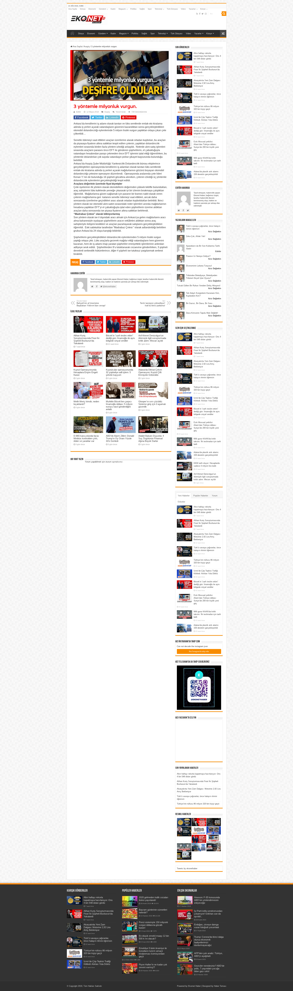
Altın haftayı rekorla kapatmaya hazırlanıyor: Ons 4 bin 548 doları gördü (207, 56)
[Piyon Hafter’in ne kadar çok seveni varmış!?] (129, 968)
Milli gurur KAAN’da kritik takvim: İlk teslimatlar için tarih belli (207, 161)
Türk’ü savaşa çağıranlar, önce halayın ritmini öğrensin (98, 939)
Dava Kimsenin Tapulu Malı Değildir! (202, 313)
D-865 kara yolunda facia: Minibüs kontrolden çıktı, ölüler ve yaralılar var (86, 438)
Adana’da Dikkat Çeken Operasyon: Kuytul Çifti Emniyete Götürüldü (150, 372)
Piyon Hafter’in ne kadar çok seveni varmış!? (153, 966)
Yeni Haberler (184, 496)
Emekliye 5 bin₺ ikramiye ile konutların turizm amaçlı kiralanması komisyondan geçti (153, 952)
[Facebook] (200, 14)
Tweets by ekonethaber (187, 868)
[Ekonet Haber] (88, 18)
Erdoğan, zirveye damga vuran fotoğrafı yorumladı (206, 926)
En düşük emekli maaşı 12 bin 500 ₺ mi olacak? (154, 937)
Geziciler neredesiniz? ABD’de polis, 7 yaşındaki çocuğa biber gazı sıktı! (209, 968)
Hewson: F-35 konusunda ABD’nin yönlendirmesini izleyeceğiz (207, 900)
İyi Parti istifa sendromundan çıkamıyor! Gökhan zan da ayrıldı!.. (208, 914)
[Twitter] (202, 14)
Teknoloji (158, 9)
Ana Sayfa (72, 9)
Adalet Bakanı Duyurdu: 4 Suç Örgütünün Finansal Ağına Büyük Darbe (151, 438)
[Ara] (224, 13)
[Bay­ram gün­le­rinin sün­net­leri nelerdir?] (129, 913)
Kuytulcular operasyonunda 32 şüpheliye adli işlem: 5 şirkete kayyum (119, 372)
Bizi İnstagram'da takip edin (199, 651)
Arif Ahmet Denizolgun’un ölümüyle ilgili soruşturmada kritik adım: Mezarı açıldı (152, 338)
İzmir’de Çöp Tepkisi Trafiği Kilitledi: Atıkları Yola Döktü (97, 962)
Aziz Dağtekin (214, 231)
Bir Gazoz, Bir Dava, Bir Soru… (200, 303)
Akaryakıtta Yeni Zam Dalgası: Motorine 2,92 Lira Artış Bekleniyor (207, 83)
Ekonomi (92, 9)
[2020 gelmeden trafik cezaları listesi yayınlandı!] (129, 901)
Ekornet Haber (194, 986)
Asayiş (87, 46)
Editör (78, 112)
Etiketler (181, 502)
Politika (133, 9)
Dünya (82, 9)
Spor (150, 9)
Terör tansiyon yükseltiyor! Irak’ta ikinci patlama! (152, 303)
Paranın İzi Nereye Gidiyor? (198, 256)
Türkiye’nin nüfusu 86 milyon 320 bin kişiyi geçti (198, 804)
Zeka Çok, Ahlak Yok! (195, 236)
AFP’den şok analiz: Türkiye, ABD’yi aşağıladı (208, 954)
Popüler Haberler (200, 496)
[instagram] (205, 14)
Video (183, 9)
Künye (203, 9)
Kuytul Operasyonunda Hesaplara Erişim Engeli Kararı (86, 372)
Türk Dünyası (172, 9)
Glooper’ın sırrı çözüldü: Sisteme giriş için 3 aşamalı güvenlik (152, 404)
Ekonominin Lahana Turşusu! (199, 266)
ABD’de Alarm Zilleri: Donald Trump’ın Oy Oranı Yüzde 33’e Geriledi (120, 438)
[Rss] (197, 14)
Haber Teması (220, 986)
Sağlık (142, 9)
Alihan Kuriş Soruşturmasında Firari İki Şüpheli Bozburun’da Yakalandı (86, 339)
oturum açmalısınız (114, 462)
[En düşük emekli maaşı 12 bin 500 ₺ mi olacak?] (129, 940)
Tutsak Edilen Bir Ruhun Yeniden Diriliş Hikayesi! (198, 285)
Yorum (214, 496)
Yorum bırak (121, 112)
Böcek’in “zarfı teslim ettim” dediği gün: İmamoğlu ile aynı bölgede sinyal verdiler (120, 338)
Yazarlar (192, 9)
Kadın (113, 9)
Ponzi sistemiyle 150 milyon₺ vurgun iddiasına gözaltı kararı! (153, 925)
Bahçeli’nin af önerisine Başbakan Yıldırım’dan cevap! (91, 303)
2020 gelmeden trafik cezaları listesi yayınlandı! (153, 898)
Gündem (102, 9)
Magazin (122, 9)
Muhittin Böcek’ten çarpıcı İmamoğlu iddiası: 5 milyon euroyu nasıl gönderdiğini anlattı (119, 405)
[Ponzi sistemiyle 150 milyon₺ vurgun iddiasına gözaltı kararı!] (129, 926)
